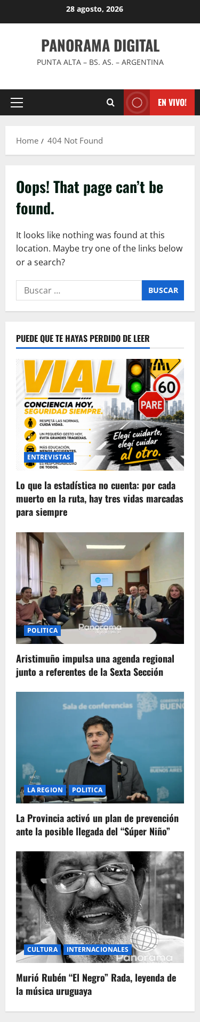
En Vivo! (172, 102)
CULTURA (42, 949)
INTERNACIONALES (98, 949)
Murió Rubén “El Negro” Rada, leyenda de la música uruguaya (96, 984)
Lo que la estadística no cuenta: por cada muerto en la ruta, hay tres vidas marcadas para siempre (99, 498)
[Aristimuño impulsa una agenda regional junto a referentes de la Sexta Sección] (100, 588)
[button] (16, 102)
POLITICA (42, 630)
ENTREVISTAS (48, 457)
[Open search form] (111, 102)
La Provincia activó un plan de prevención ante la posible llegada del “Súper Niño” (97, 824)
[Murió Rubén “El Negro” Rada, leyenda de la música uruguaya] (100, 907)
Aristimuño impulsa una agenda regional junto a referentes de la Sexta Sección (95, 664)
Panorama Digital (100, 45)
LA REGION (45, 789)
